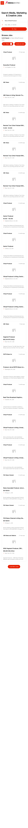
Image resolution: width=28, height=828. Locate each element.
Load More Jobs (14, 566)
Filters (8, 44)
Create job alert (20, 44)
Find (15, 29)
